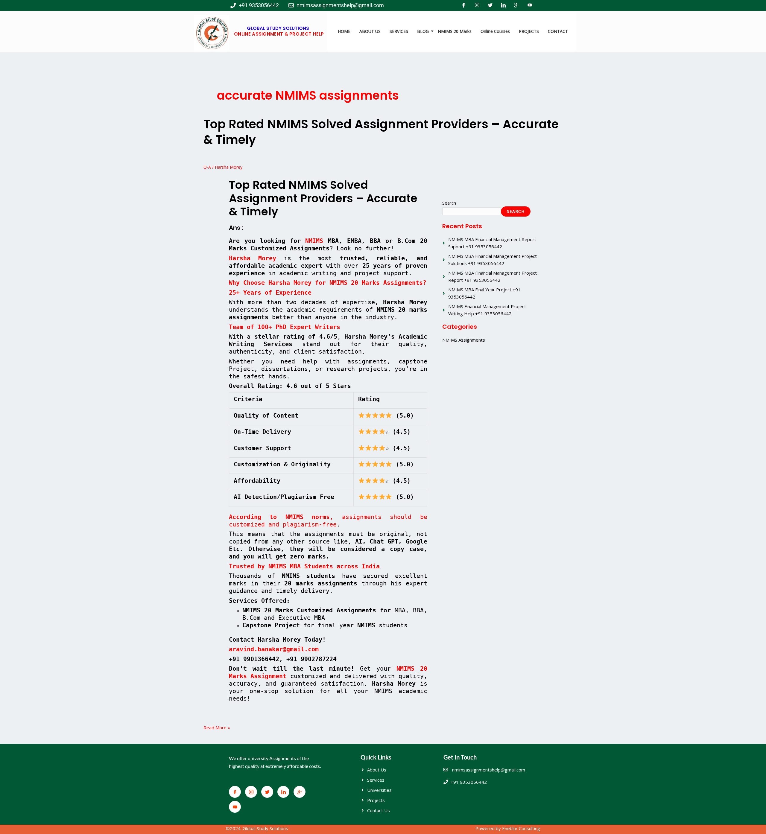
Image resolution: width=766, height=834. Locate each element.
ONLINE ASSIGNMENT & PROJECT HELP (279, 34)
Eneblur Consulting (521, 828)
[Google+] (516, 5)
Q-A (207, 167)
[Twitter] (490, 5)
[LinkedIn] (503, 5)
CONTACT (558, 31)
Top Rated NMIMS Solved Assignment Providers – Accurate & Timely (381, 132)
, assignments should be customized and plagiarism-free (328, 520)
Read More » (216, 727)
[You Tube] (529, 5)
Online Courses (495, 31)
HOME (344, 31)
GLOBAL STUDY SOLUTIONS (278, 28)
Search (449, 203)
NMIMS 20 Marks (455, 31)
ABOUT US (370, 31)
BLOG (423, 31)
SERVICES (399, 31)
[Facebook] (463, 5)
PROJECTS (529, 31)
